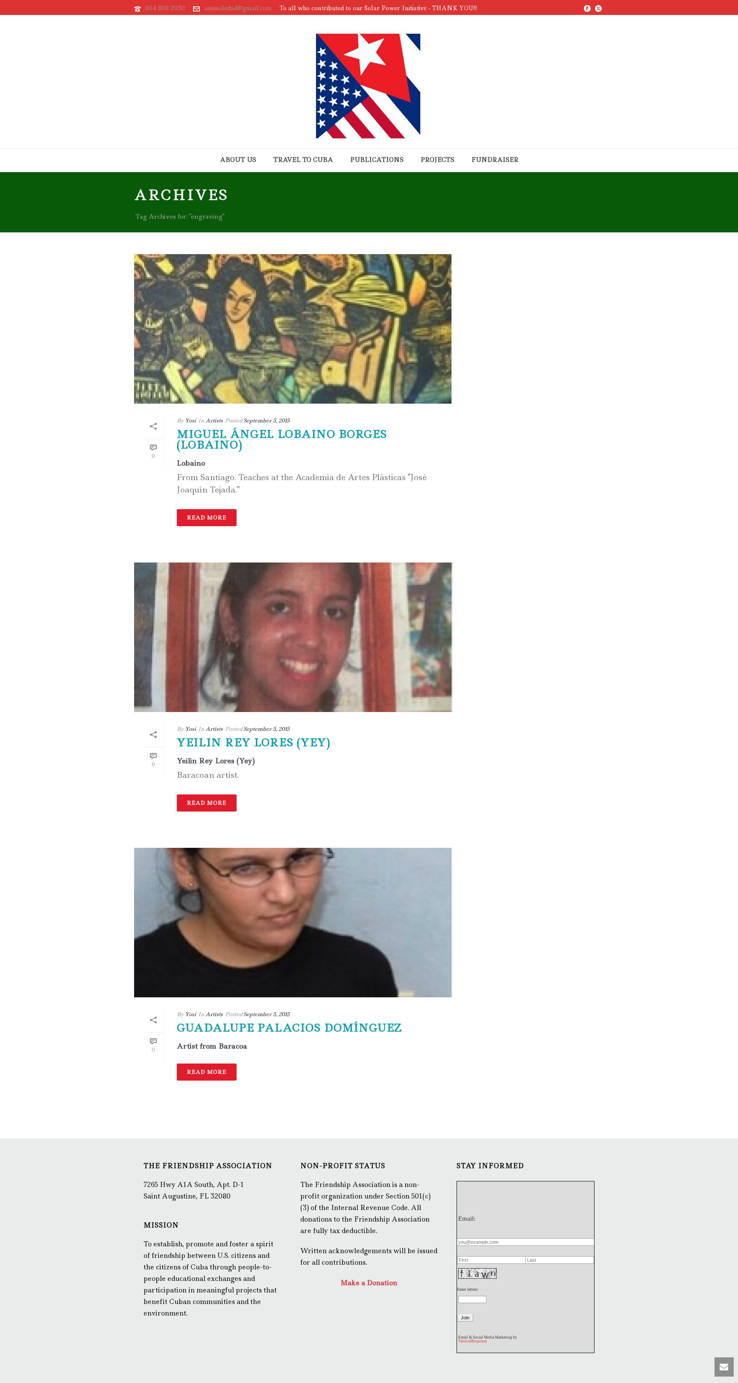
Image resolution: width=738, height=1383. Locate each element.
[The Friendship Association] (369, 81)
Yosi (190, 420)
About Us (238, 159)
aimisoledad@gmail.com (238, 8)
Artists (214, 420)
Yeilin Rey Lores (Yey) (254, 742)
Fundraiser (495, 159)
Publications (377, 159)
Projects (437, 159)
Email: (466, 1218)
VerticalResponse (472, 1341)
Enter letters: (468, 1289)
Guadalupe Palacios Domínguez (289, 1028)
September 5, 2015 (266, 420)
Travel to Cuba (303, 159)
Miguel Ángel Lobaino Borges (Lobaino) (282, 439)
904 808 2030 (165, 8)
